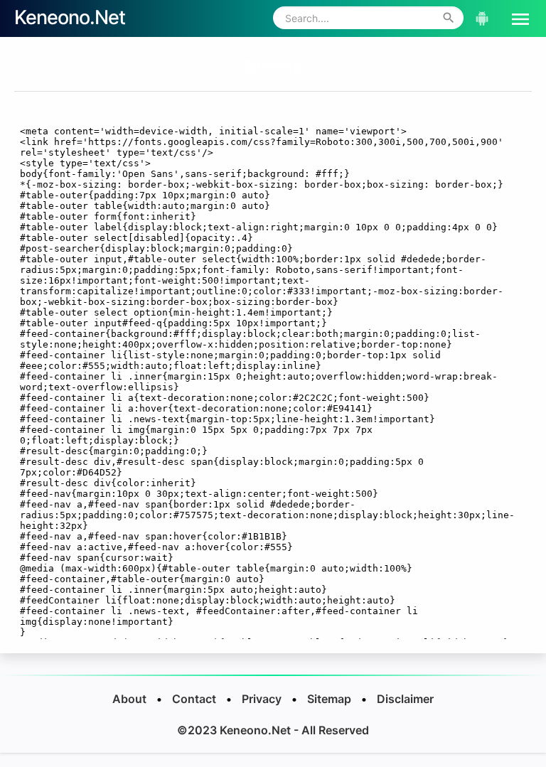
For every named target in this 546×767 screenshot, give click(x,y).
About (129, 699)
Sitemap (273, 66)
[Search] (449, 17)
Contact (194, 699)
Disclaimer (405, 699)
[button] (515, 18)
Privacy (262, 699)
